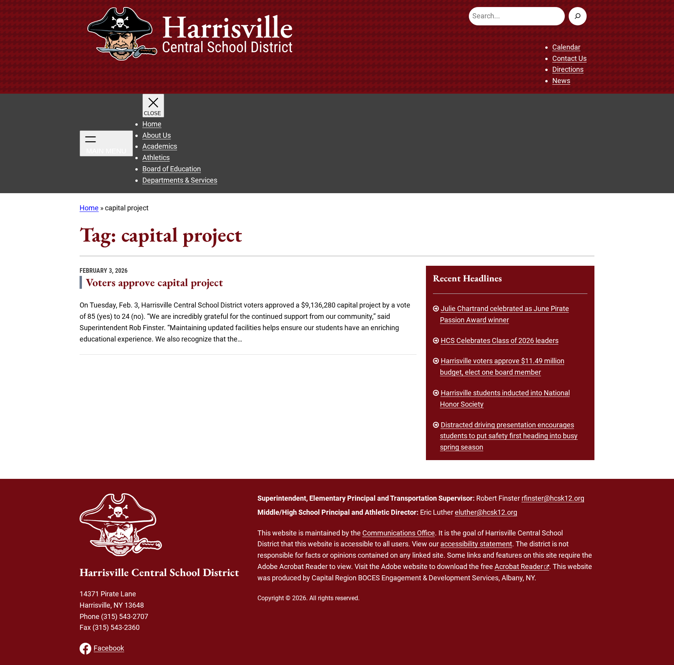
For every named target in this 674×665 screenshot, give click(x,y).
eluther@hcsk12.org (486, 512)
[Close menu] (153, 105)
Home (89, 208)
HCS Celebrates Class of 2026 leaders (500, 340)
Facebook (109, 648)
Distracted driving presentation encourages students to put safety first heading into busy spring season (509, 436)
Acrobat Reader (519, 566)
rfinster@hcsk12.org (552, 498)
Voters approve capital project (154, 282)
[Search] (578, 16)
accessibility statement (476, 544)
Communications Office (398, 533)
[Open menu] (106, 143)
